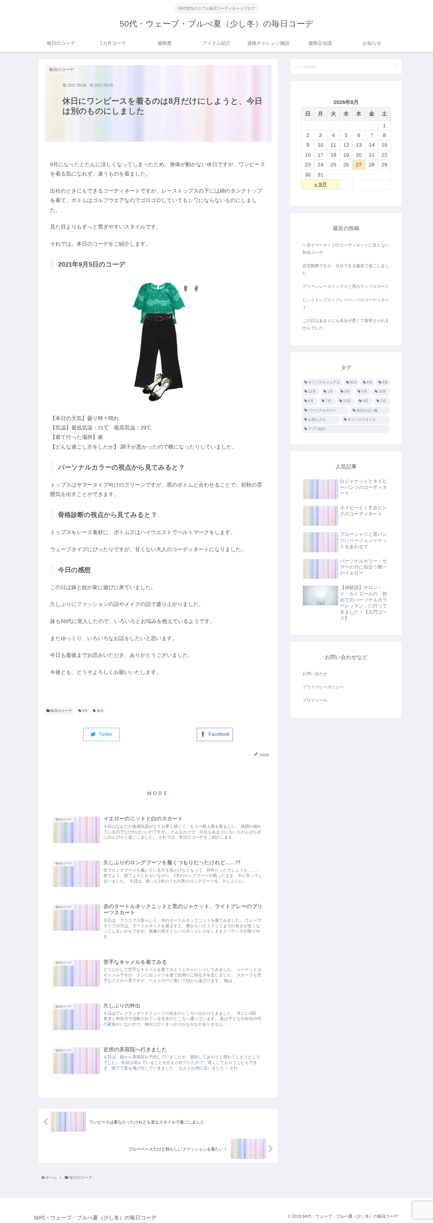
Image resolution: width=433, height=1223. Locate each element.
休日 (100, 711)
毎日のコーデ (61, 711)
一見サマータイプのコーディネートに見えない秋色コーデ (346, 249)
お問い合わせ (315, 673)
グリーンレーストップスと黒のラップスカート (346, 286)
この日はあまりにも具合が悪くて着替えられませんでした (346, 324)
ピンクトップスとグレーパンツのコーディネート (346, 304)
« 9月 (320, 184)
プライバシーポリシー (323, 687)
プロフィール (315, 700)
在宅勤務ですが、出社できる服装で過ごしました (346, 269)
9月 (84, 711)
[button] (396, 66)
